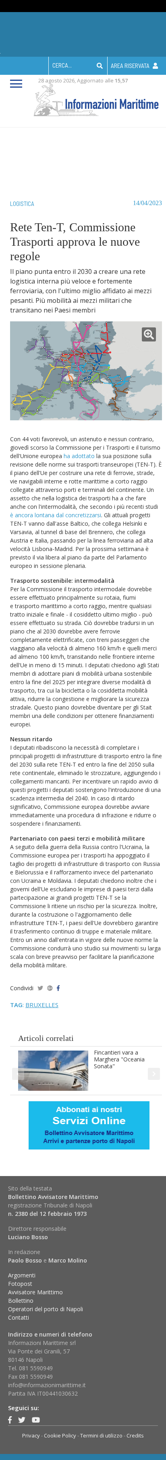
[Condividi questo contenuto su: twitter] (40, 988)
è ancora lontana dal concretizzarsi (55, 515)
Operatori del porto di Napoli (45, 1309)
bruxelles (41, 1005)
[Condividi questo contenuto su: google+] (50, 988)
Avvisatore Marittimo (35, 1292)
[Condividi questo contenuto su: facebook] (58, 988)
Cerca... (62, 65)
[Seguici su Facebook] (10, 1420)
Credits (135, 1435)
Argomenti (21, 1275)
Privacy (31, 1435)
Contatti (18, 1317)
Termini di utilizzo (101, 1435)
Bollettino (20, 1300)
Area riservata (131, 65)
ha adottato (79, 456)
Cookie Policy (60, 1435)
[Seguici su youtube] (36, 1420)
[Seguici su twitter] (21, 1420)
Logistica (22, 203)
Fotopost (20, 1283)
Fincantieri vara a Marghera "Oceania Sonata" (119, 1059)
